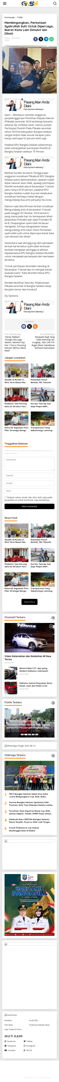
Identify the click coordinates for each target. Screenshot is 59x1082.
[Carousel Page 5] (36, 734)
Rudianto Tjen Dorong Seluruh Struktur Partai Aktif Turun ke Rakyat (16, 405)
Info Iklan (9, 1025)
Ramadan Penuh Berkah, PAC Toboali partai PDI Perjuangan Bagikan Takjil (42, 381)
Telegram (11, 1045)
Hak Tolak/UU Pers (13, 1029)
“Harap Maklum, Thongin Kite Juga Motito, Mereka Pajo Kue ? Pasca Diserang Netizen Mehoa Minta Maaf (15, 342)
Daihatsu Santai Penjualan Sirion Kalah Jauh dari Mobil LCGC (36, 684)
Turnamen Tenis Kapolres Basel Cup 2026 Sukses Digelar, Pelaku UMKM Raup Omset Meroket (30, 812)
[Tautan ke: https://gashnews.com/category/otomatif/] (53, 618)
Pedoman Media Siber (39, 1025)
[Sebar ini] (35, 39)
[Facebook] (23, 326)
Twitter (29, 1041)
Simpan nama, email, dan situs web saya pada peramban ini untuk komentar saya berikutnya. (28, 498)
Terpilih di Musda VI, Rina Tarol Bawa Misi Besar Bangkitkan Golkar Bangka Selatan (16, 381)
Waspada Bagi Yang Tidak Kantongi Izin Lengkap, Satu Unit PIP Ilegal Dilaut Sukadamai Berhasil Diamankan (43, 341)
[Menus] (4, 3)
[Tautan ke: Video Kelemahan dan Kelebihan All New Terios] (29, 637)
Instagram (30, 1045)
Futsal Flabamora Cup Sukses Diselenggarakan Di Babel (24, 829)
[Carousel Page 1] (22, 734)
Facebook (11, 1041)
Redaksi (8, 1020)
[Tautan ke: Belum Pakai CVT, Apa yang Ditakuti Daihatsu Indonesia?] (11, 673)
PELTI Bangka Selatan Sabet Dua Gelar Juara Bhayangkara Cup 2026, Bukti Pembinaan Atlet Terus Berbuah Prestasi (29, 795)
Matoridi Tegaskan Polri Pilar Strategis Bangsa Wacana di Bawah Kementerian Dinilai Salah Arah (16, 429)
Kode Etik (33, 1020)
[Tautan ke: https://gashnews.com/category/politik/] (53, 703)
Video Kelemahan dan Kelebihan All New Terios (28, 658)
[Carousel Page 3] (29, 734)
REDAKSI (30, 1077)
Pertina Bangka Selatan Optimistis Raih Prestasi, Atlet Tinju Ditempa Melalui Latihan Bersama (31, 803)
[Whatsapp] (51, 39)
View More (29, 601)
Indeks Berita (44, 1077)
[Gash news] (30, 3)
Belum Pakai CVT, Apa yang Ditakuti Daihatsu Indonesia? (34, 669)
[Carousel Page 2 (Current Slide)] (25, 734)
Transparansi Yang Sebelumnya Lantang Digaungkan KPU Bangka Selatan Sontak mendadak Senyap (41, 429)
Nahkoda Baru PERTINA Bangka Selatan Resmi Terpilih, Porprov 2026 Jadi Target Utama (29, 820)
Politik (7, 40)
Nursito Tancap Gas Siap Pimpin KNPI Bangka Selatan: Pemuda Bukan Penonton (41, 405)
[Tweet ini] (41, 39)
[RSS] (35, 326)
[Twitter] (29, 326)
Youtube (11, 1050)
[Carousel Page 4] (33, 734)
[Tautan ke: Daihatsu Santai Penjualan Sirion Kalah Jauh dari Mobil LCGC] (11, 687)
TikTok (29, 1050)
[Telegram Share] (46, 39)
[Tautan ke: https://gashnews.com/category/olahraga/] (53, 756)
